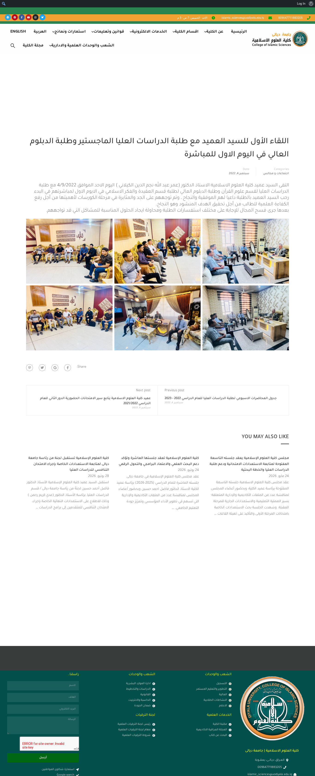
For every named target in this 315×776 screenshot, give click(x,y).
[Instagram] (36, 17)
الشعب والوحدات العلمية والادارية (82, 46)
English (18, 32)
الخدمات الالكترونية (149, 32)
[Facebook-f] (22, 17)
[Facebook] (67, 367)
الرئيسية (239, 32)
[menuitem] (311, 3)
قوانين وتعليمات (109, 32)
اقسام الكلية (187, 32)
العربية (40, 32)
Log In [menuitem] (301, 3)
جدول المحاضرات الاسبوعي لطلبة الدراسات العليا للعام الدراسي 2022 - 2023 (220, 398)
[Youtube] (29, 17)
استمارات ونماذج (70, 32)
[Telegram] (8, 17)
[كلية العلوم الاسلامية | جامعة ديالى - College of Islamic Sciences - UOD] (279, 39)
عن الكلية (214, 32)
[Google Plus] (54, 367)
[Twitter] (42, 17)
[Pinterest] (15, 17)
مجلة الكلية (33, 46)
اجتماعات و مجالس (276, 173)
